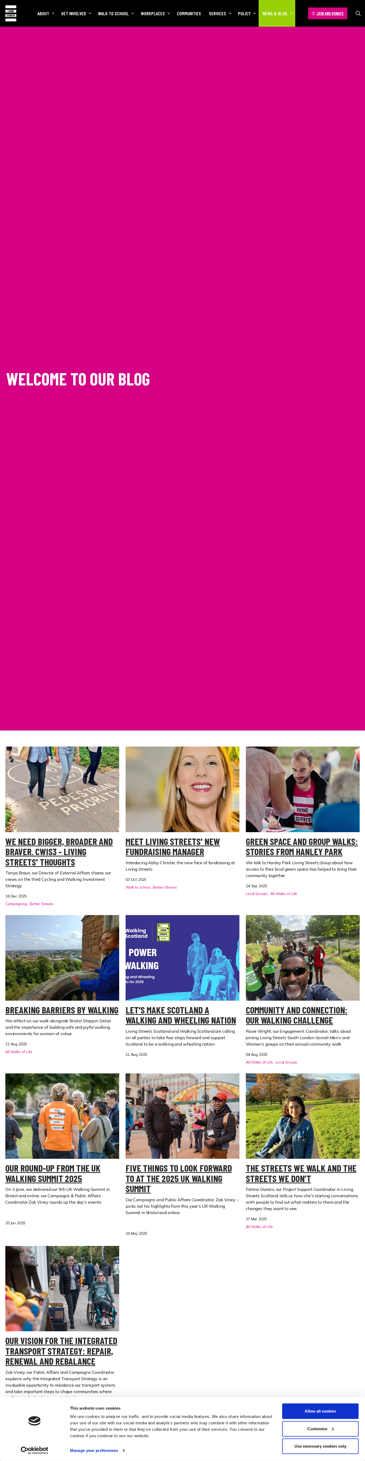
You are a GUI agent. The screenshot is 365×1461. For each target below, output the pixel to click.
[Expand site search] (358, 13)
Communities (189, 13)
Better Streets (41, 903)
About (43, 13)
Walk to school (113, 13)
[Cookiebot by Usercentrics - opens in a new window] (34, 1451)
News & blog (275, 13)
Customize (317, 1428)
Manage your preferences (94, 1450)
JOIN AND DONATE (330, 13)
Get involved (73, 13)
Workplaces (153, 13)
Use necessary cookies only (320, 1446)
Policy (244, 13)
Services (217, 13)
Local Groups (256, 893)
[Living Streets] (10, 13)
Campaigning (16, 903)
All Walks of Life (283, 893)
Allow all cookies (320, 1411)
